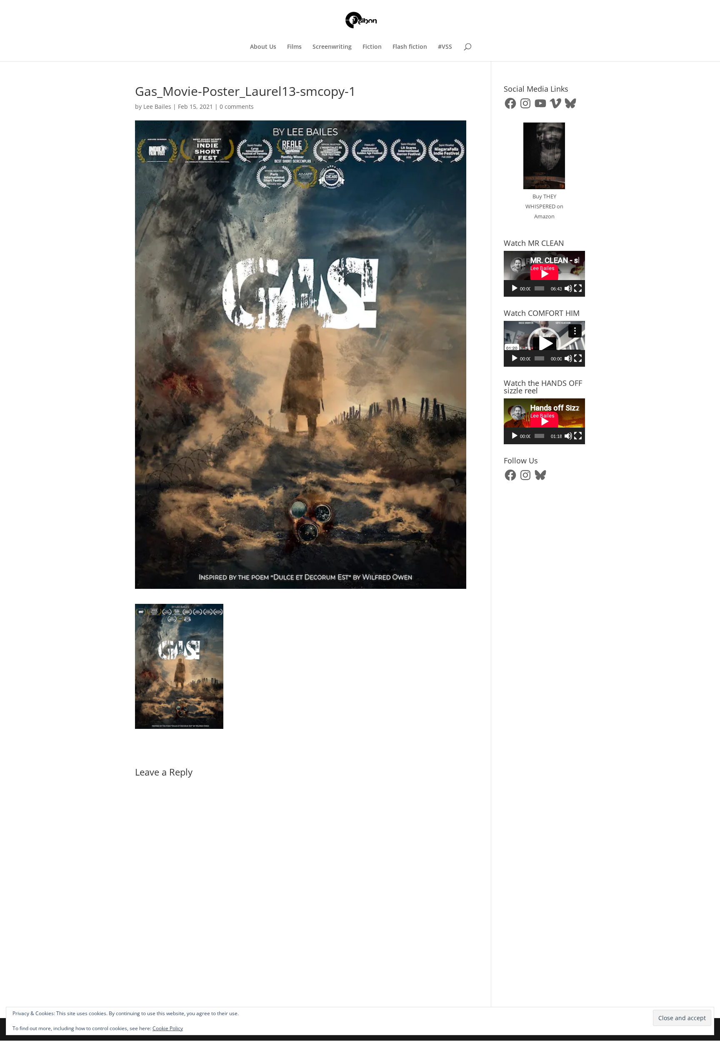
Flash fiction (409, 47)
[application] (544, 274)
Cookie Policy (167, 1028)
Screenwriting (332, 47)
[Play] (514, 288)
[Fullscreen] (578, 288)
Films (294, 47)
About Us (263, 47)
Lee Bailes (157, 106)
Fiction (372, 47)
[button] (544, 343)
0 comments (237, 106)
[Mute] (568, 288)
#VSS (445, 47)
